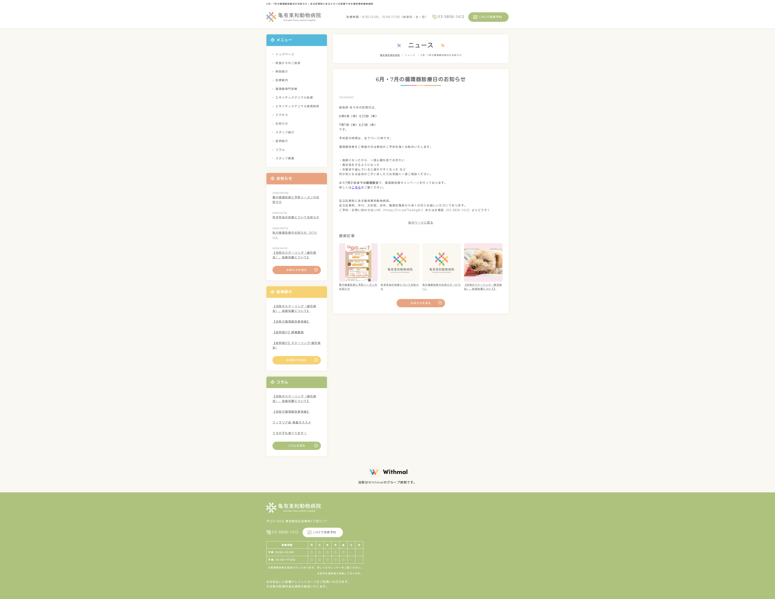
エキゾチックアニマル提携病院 (297, 106)
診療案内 (281, 80)
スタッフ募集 (284, 158)
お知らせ (281, 123)
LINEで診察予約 (490, 17)
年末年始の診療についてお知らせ (295, 217)
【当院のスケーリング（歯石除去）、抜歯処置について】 (294, 255)
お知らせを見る (421, 303)
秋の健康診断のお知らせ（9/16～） (294, 235)
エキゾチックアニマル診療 (294, 97)
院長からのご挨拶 (288, 63)
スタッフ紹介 (284, 132)
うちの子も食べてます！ (289, 433)
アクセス (281, 115)
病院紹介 (281, 71)
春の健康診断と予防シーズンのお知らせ (295, 200)
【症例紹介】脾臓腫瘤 (288, 332)
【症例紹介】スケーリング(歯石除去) (296, 345)
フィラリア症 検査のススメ (291, 422)
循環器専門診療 (286, 89)
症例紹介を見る (296, 360)
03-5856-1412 (451, 17)
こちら (356, 187)
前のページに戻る (420, 222)
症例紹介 (281, 141)
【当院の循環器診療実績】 (291, 321)
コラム (280, 150)
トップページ (284, 54)
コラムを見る (297, 445)
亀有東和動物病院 (390, 55)
